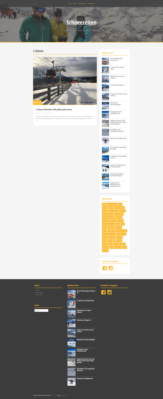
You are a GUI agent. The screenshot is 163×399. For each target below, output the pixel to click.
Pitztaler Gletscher (121, 231)
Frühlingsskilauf (118, 214)
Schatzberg (112, 237)
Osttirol (104, 231)
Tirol (121, 244)
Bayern (120, 204)
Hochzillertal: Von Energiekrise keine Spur (117, 130)
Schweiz (110, 241)
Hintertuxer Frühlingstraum (118, 138)
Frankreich (122, 211)
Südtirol (116, 244)
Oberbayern (118, 227)
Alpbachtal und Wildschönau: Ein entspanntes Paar (115, 184)
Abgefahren (37, 102)
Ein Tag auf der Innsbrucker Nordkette (118, 148)
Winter (111, 247)
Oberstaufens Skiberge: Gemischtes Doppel (117, 175)
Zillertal (124, 247)
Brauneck (110, 207)
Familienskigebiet (113, 211)
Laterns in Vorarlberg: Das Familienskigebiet (118, 166)
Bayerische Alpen (112, 204)
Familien (104, 211)
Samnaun (105, 237)
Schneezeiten (82, 22)
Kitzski (122, 224)
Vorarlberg (105, 247)
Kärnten (104, 227)
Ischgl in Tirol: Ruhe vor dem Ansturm (118, 95)
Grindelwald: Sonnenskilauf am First (118, 157)
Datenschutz (82, 3)
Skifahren (119, 241)
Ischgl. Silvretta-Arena (108, 224)
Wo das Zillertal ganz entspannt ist (116, 59)
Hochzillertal (105, 221)
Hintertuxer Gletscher (108, 217)
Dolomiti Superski (119, 207)
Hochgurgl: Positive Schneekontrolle (116, 112)
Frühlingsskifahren (107, 214)
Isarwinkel (120, 221)
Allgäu (104, 204)
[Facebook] (105, 269)
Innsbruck (113, 221)
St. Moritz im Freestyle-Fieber (117, 68)
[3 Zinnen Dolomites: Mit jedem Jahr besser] (65, 81)
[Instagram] (111, 269)
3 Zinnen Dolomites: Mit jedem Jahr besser (54, 109)
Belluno (104, 207)
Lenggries (111, 227)
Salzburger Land (121, 234)
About (75, 3)
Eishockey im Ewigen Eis (117, 85)
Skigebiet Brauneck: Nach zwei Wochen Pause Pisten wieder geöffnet (118, 122)
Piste (109, 231)
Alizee (58, 395)
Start (69, 3)
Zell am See (118, 247)
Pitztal (113, 231)
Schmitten (119, 237)
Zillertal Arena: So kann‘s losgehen (117, 77)
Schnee (104, 241)
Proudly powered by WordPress (42, 395)
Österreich (105, 250)
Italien (118, 224)
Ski (114, 241)
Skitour (111, 244)
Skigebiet (104, 244)
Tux (124, 244)
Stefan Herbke (50, 113)
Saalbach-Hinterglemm (108, 234)
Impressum (91, 3)
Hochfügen (119, 217)
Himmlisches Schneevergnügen (115, 104)
